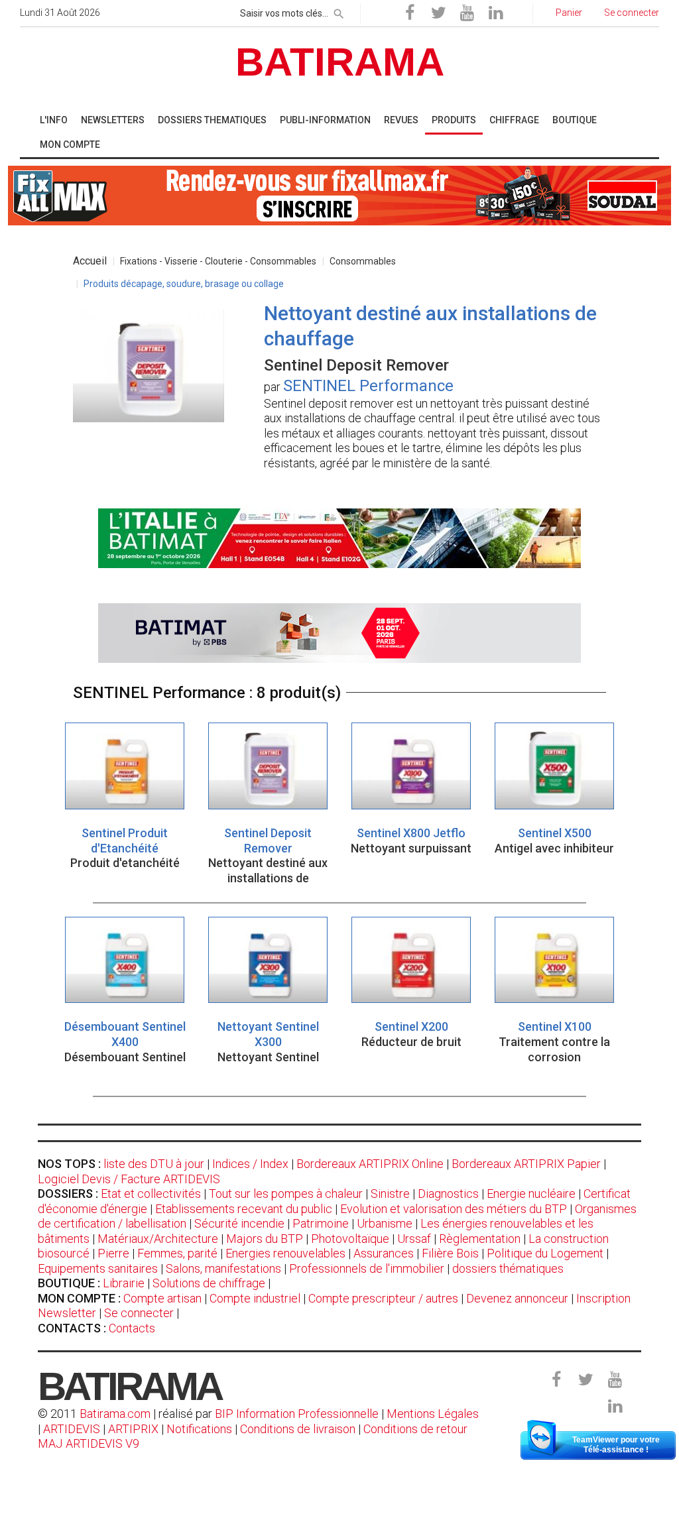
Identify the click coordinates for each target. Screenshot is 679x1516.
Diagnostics (448, 1193)
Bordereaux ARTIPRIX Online (370, 1164)
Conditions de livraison (297, 1429)
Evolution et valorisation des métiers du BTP (453, 1209)
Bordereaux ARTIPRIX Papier (526, 1164)
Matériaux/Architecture (157, 1239)
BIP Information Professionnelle (297, 1414)
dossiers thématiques (508, 1268)
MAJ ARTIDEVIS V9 (88, 1443)
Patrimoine (320, 1223)
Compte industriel (255, 1298)
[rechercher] (338, 11)
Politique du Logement (545, 1253)
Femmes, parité (177, 1253)
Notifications (200, 1429)
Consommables (363, 261)
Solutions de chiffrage (209, 1283)
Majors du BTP (264, 1239)
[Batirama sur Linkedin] (495, 13)
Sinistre (390, 1193)
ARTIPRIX (133, 1429)
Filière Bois (450, 1253)
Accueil (90, 261)
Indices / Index (250, 1164)
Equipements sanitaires (98, 1268)
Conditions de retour (415, 1429)
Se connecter (139, 1313)
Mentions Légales (433, 1414)
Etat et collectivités (151, 1193)
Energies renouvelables (285, 1253)
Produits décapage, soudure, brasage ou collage (184, 283)
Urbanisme (384, 1223)
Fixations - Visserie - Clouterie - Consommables (218, 261)
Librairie (124, 1283)
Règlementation (480, 1239)
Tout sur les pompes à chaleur (286, 1193)
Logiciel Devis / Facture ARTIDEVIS (129, 1179)
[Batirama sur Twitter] (438, 13)
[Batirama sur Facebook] (410, 13)
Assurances (383, 1253)
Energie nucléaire (531, 1193)
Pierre (113, 1253)
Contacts (132, 1328)
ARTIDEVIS (71, 1429)
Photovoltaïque (350, 1239)
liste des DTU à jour (153, 1164)
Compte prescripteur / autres (383, 1298)
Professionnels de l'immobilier (366, 1268)
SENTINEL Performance (368, 386)
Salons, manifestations (223, 1268)
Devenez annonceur (517, 1298)
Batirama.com (115, 1414)
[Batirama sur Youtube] (467, 13)
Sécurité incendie (239, 1223)
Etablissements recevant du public (243, 1209)
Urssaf (414, 1239)
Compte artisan (162, 1298)
